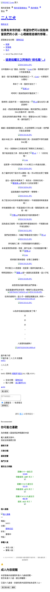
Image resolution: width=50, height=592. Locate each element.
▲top (3, 387)
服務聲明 (25, 560)
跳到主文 (4, 24)
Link (30, 69)
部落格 (8, 47)
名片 (7, 50)
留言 (20, 374)
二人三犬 (8, 18)
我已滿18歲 (6, 587)
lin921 (3, 360)
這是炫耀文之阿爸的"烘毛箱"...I (25, 59)
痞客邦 (15, 374)
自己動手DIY (20, 383)
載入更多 (5, 391)
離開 (13, 587)
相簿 (7, 44)
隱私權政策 (41, 557)
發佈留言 (5, 405)
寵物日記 (20, 40)
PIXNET (10, 557)
